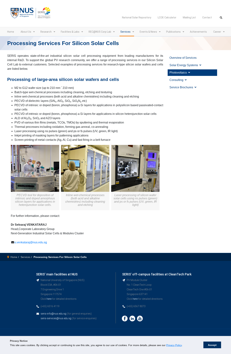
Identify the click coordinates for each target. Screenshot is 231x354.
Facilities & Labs (70, 31)
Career (217, 31)
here (49, 298)
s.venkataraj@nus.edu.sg (30, 242)
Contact (207, 17)
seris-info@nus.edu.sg (53, 313)
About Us (26, 31)
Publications (173, 31)
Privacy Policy (174, 345)
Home (10, 31)
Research (46, 31)
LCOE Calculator (167, 17)
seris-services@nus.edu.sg (56, 318)
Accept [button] (212, 345)
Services (125, 31)
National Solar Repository (136, 17)
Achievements (198, 31)
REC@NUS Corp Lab (100, 31)
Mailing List (189, 17)
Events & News (148, 31)
